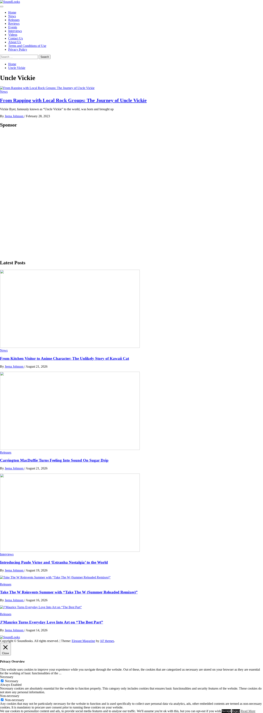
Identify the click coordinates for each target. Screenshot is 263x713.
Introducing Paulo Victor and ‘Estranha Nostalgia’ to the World (54, 562)
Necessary (11, 681)
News (12, 16)
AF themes (107, 641)
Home (12, 12)
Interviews (15, 31)
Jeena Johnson (14, 116)
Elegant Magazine (83, 641)
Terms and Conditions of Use (27, 46)
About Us (14, 42)
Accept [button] (226, 711)
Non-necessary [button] (9, 696)
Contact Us (15, 38)
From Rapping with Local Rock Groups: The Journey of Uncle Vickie (73, 100)
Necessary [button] (6, 677)
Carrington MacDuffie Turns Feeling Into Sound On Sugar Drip (54, 460)
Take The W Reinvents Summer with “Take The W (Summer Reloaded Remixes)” (69, 592)
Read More (248, 711)
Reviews (14, 23)
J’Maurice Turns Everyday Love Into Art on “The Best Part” (51, 622)
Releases (14, 20)
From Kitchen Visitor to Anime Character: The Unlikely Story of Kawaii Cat (64, 358)
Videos (12, 34)
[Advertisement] (31, 193)
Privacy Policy (17, 49)
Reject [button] (236, 711)
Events (12, 27)
